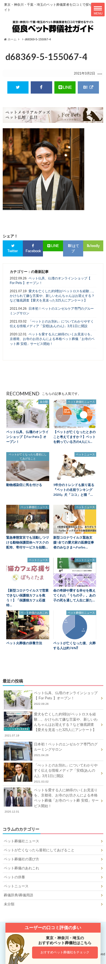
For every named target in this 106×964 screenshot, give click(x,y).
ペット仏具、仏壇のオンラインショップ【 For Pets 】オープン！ (50, 281)
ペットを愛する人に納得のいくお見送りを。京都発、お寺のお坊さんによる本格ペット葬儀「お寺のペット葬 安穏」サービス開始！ (52, 339)
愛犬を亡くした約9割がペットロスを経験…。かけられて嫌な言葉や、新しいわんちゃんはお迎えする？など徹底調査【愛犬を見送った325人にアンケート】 (53, 296)
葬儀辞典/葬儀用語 (18, 895)
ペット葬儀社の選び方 (21, 859)
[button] (65, 953)
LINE (67, 87)
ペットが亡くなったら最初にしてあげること (39, 850)
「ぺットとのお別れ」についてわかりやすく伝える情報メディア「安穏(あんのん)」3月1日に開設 (52, 324)
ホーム (12, 39)
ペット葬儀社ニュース (21, 841)
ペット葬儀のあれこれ (21, 868)
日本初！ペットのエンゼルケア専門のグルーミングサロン (52, 311)
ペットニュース (16, 886)
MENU (98, 13)
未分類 (9, 904)
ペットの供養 (14, 877)
